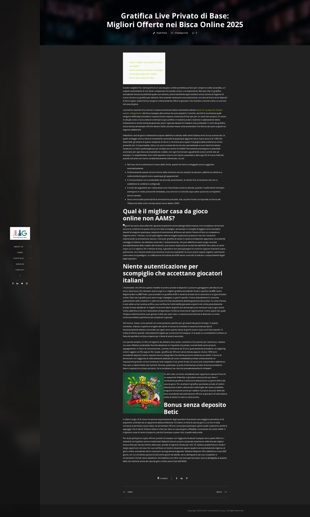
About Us (18, 246)
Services (20, 264)
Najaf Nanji (162, 33)
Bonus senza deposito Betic (141, 77)
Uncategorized (181, 33)
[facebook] (12, 283)
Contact (20, 270)
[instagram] (27, 283)
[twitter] (22, 283)
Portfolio (18, 258)
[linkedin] (17, 283)
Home (20, 252)
